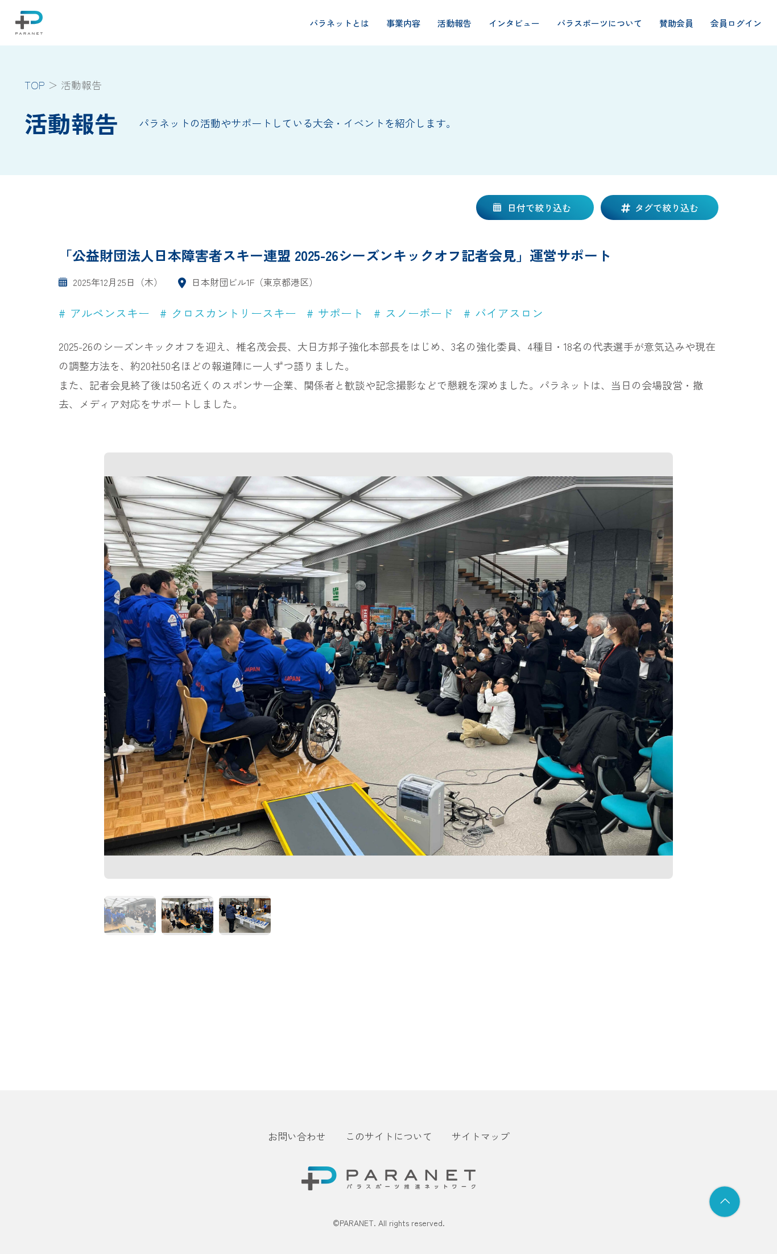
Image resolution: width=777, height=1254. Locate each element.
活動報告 (454, 23)
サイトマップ (481, 1136)
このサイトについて (388, 1136)
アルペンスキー (110, 313)
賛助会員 (676, 23)
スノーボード (419, 313)
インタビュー (514, 23)
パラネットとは (339, 23)
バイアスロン (509, 313)
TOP (34, 84)
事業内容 (403, 23)
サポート (340, 313)
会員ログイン (736, 23)
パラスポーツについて (599, 23)
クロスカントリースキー (233, 313)
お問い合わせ (297, 1136)
